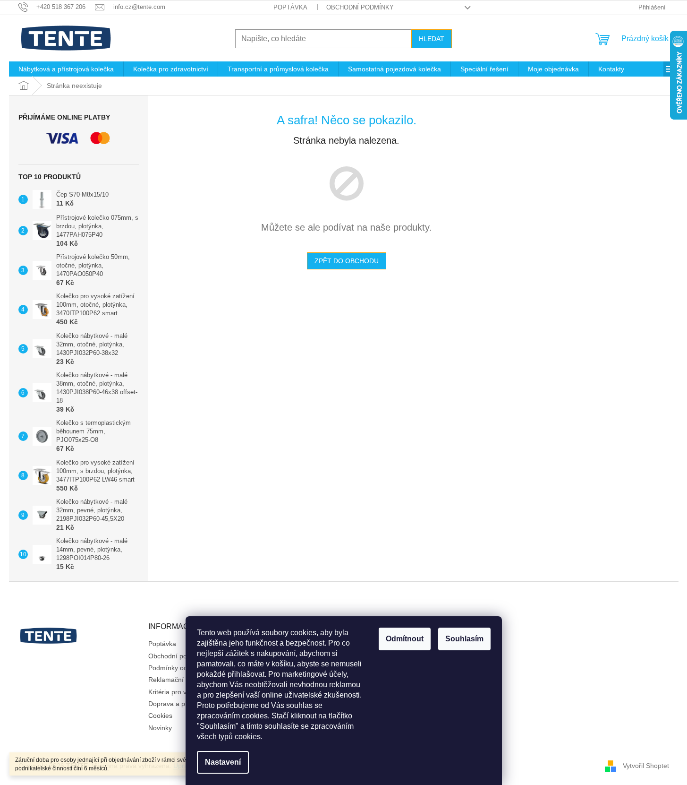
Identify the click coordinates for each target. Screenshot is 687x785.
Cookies (160, 715)
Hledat (431, 39)
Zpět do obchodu (346, 261)
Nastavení (223, 762)
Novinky (160, 728)
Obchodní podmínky (360, 7)
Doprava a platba (174, 703)
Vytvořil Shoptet (646, 765)
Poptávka (290, 7)
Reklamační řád (171, 679)
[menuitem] (66, 69)
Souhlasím (464, 639)
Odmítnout (405, 639)
